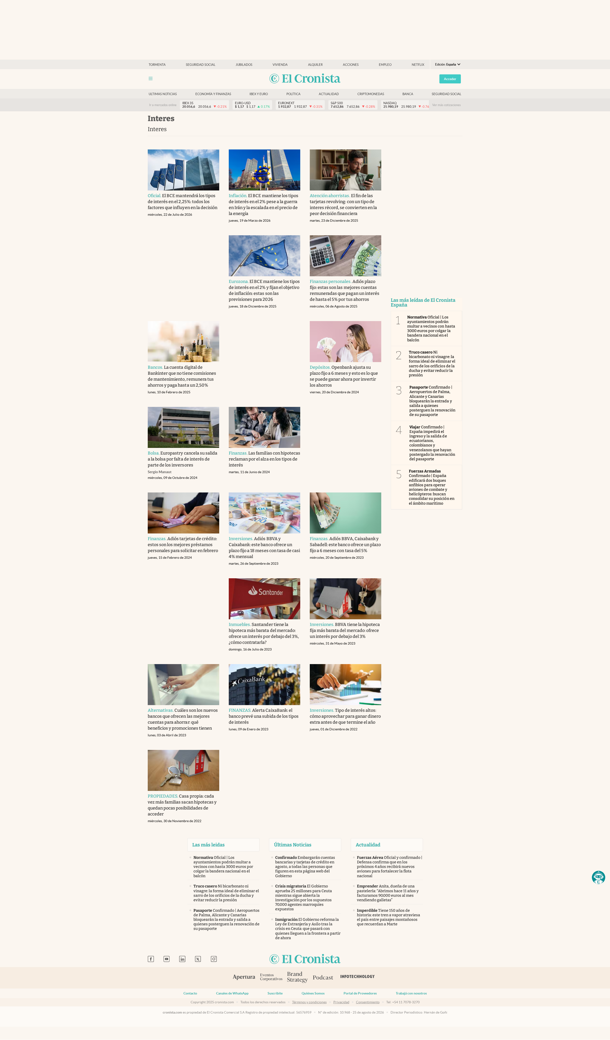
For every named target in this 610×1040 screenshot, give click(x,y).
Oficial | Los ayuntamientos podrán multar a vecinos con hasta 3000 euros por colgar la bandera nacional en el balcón (431, 328)
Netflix (418, 65)
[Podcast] (323, 977)
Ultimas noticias (163, 94)
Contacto (190, 993)
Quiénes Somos (313, 993)
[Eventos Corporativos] (271, 977)
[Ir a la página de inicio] (305, 78)
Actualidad (329, 94)
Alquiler (315, 65)
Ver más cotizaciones (446, 105)
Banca (407, 94)
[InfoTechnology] (357, 978)
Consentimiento (368, 1002)
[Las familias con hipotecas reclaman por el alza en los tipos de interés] (264, 427)
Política (293, 94)
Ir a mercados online (163, 105)
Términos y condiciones (309, 1002)
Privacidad (341, 1002)
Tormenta (157, 65)
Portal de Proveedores (360, 993)
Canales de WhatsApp (232, 993)
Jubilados (244, 65)
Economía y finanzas (213, 94)
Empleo (385, 65)
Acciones (351, 65)
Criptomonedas (370, 94)
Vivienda (280, 65)
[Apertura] (244, 978)
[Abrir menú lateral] (150, 78)
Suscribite (275, 993)
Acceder (450, 79)
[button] (598, 877)
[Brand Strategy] (297, 978)
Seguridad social (200, 65)
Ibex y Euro (258, 94)
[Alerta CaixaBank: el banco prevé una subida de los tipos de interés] (264, 684)
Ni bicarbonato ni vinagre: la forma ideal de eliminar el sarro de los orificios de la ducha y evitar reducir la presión (432, 363)
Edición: (445, 64)
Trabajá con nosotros (411, 993)
